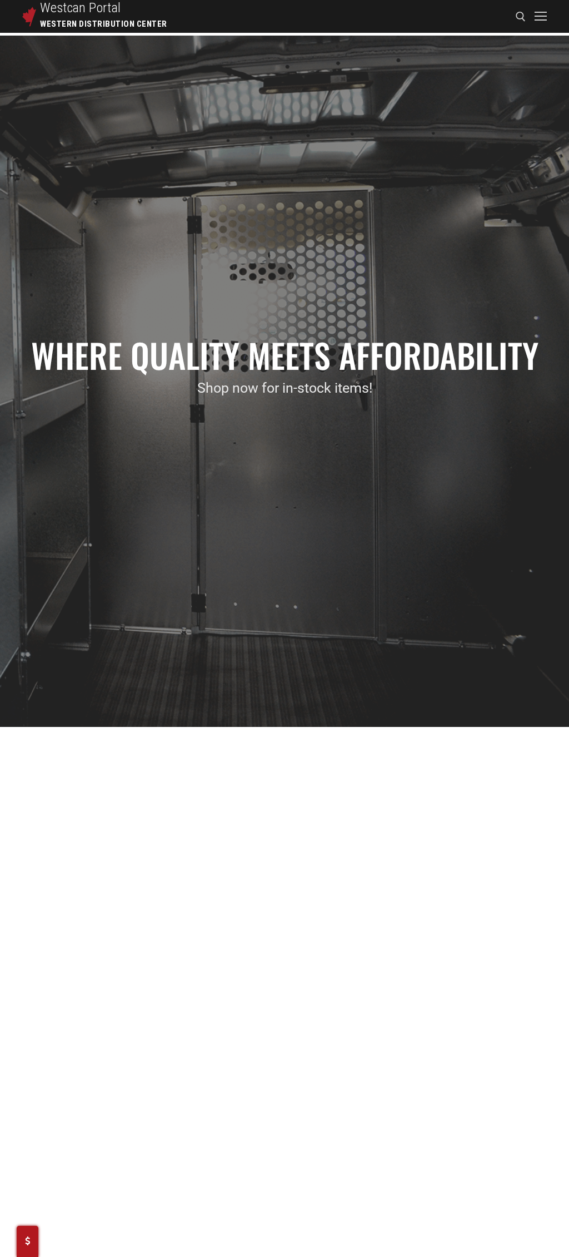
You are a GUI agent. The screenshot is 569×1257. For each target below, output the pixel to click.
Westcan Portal (80, 8)
